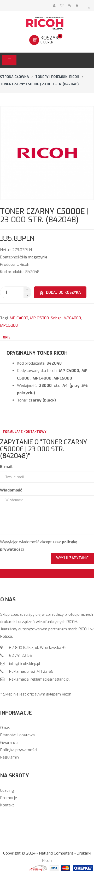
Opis (6, 337)
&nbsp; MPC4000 (66, 318)
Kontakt (7, 805)
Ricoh (24, 264)
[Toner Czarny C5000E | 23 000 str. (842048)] (47, 153)
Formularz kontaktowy (24, 432)
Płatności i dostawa (17, 735)
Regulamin (9, 757)
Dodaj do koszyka (63, 292)
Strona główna (14, 77)
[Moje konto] (54, 5)
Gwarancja (9, 742)
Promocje (8, 797)
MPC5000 (9, 325)
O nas (5, 727)
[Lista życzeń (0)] (62, 5)
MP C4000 (19, 318)
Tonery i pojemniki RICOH (57, 77)
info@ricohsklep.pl (24, 663)
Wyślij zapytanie (72, 558)
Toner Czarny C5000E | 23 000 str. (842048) (39, 84)
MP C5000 (39, 318)
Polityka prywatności (18, 750)
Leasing (7, 790)
